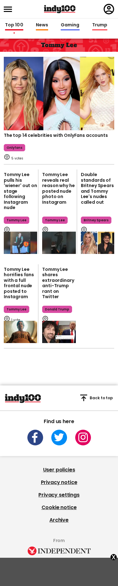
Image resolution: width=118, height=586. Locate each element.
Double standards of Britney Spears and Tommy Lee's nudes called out (97, 188)
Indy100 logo (59, 9)
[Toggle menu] (10, 9)
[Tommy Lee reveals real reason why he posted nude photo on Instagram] (59, 243)
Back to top (101, 398)
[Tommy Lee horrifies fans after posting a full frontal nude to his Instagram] (20, 332)
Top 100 (14, 25)
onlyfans (14, 147)
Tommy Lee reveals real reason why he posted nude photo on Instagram (58, 188)
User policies (59, 469)
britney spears (96, 220)
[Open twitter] (59, 437)
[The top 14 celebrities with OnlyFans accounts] (59, 93)
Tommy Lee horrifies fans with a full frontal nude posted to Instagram (19, 283)
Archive (59, 520)
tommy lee (16, 220)
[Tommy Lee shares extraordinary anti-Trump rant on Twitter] (59, 332)
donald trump (57, 309)
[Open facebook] (35, 437)
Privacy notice (59, 482)
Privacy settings (58, 494)
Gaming (70, 25)
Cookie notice (59, 507)
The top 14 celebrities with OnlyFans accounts (56, 135)
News (42, 25)
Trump (99, 25)
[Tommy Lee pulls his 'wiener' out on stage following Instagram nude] (20, 243)
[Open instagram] (83, 437)
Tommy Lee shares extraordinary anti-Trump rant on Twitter (58, 283)
